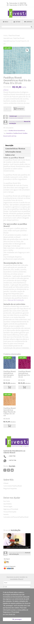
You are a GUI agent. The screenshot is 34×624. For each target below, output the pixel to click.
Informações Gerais (13, 152)
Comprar (20, 108)
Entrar (17, 22)
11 (11, 456)
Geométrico (9, 133)
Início (5, 35)
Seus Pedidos (7, 504)
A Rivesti (5, 483)
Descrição (9, 145)
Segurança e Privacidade (10, 509)
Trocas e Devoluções (9, 512)
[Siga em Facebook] (4, 470)
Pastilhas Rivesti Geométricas (17, 130)
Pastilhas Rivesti (17, 133)
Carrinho (29, 22)
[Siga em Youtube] (12, 470)
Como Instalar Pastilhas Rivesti (12, 486)
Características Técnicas (15, 148)
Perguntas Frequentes (10, 488)
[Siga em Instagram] (8, 470)
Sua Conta (6, 501)
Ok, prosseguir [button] (17, 619)
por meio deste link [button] (9, 614)
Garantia (6, 514)
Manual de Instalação (16, 300)
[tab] (17, 145)
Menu (6, 22)
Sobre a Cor (10, 155)
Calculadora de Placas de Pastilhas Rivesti (15, 517)
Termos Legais (7, 506)
